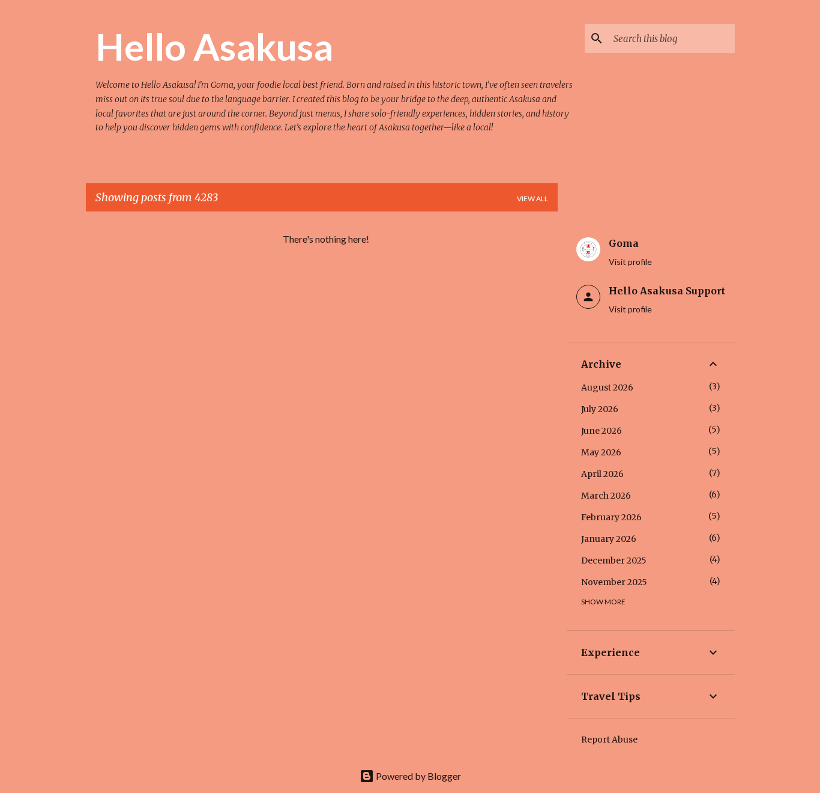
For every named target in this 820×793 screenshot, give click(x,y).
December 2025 (614, 560)
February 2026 (611, 517)
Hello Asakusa (214, 46)
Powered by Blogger (417, 776)
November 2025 (614, 582)
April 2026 (602, 474)
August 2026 (607, 387)
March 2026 (606, 495)
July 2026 (599, 409)
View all (532, 198)
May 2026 (601, 452)
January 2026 (608, 538)
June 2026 (601, 430)
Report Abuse (609, 739)
